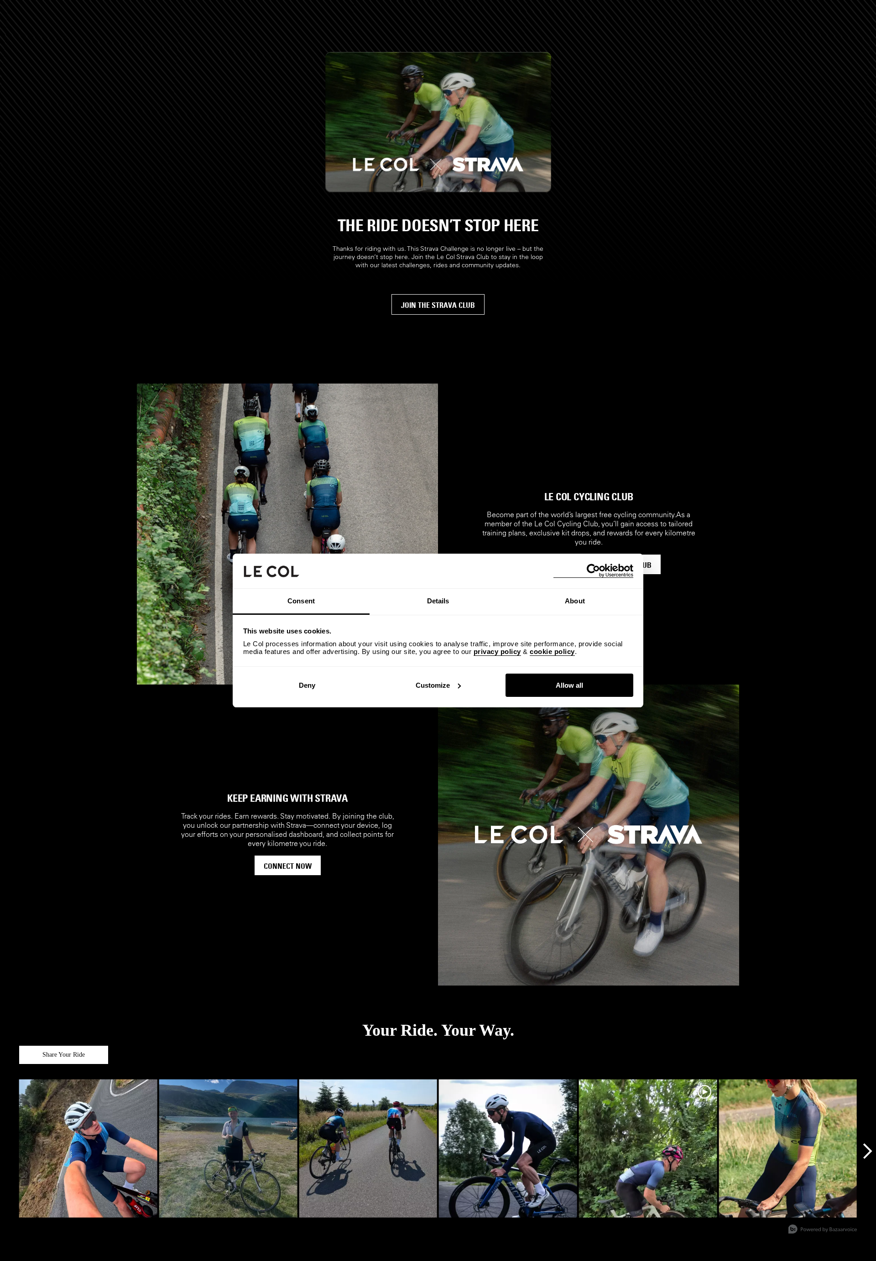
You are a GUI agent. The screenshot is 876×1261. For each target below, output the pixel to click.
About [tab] (575, 601)
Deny (307, 685)
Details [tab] (438, 601)
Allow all (569, 685)
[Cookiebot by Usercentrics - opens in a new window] (593, 571)
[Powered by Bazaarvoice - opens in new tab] (822, 1230)
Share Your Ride (63, 1054)
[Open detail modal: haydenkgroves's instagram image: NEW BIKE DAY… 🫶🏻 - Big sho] (508, 1148)
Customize (433, 685)
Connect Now (288, 866)
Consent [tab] (301, 601)
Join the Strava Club (438, 305)
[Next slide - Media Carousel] (867, 1151)
